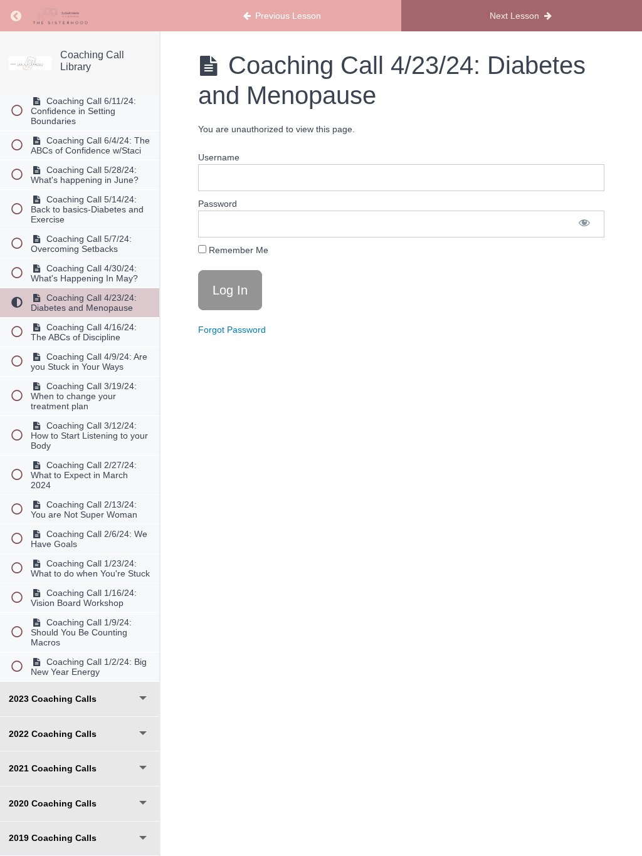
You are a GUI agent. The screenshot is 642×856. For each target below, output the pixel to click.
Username (218, 157)
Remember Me (237, 250)
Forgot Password (232, 330)
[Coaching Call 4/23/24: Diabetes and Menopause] (30, 63)
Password (217, 204)
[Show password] (584, 224)
